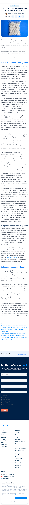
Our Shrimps (4, 432)
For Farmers (4, 434)
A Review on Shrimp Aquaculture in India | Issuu (14, 326)
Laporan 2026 (18, 460)
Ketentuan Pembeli (20, 441)
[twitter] (19, 16)
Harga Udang (4, 446)
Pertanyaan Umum (19, 450)
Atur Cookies (14, 501)
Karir (16, 434)
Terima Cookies (20, 498)
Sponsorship (18, 458)
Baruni (2, 442)
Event (16, 456)
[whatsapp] (12, 16)
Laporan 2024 (18, 465)
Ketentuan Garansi (19, 443)
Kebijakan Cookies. (16, 494)
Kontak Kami (18, 439)
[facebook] (16, 16)
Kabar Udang (4, 444)
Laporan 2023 (18, 467)
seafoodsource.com (12, 257)
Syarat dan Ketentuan (20, 448)
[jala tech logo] (4, 1)
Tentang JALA (18, 432)
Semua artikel (22, 354)
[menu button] (27, 2)
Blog (16, 437)
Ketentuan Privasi (19, 446)
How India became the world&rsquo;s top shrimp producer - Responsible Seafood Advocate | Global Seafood (14, 329)
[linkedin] (22, 16)
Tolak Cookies (8, 498)
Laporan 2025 (18, 463)
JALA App (3, 440)
